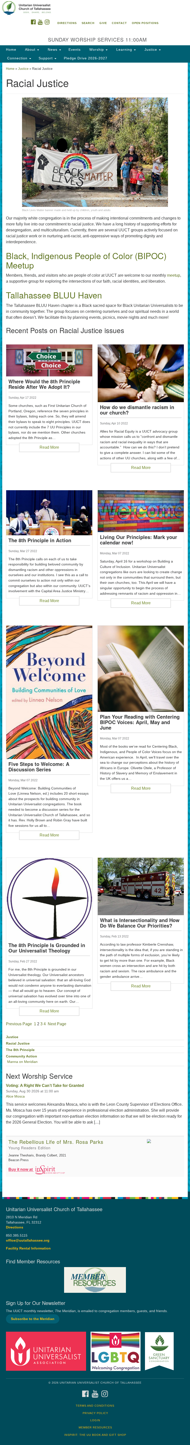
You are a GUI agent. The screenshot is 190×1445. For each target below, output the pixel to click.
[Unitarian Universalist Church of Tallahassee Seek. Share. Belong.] (95, 8)
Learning (124, 49)
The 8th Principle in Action (39, 540)
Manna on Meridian (22, 1062)
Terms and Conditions (95, 1405)
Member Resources (95, 1427)
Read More (49, 447)
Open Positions (145, 23)
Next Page (57, 1024)
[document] (95, 627)
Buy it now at (21, 1170)
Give (103, 23)
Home (11, 49)
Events (75, 49)
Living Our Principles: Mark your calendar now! (138, 539)
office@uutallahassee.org (27, 1240)
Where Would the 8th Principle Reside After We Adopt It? (44, 384)
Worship (96, 49)
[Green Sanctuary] (161, 1351)
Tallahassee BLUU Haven (54, 295)
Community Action (21, 1056)
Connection (17, 58)
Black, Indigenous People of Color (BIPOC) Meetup (86, 260)
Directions (67, 23)
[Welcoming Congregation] (117, 1351)
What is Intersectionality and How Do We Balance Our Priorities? (140, 922)
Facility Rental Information (28, 1248)
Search (88, 23)
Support (46, 58)
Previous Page (19, 1024)
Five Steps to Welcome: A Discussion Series (38, 766)
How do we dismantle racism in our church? (137, 409)
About (30, 49)
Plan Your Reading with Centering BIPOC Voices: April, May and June (140, 722)
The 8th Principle (20, 1050)
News (53, 49)
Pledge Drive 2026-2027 (85, 58)
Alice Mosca (15, 1096)
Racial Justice (18, 1043)
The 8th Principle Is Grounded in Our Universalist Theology (46, 947)
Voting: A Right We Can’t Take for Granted (45, 1085)
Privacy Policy (95, 1413)
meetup (173, 275)
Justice (150, 49)
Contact (119, 23)
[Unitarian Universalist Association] (48, 1351)
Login (95, 1420)
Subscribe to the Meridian (32, 1319)
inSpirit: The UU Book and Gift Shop (95, 1434)
